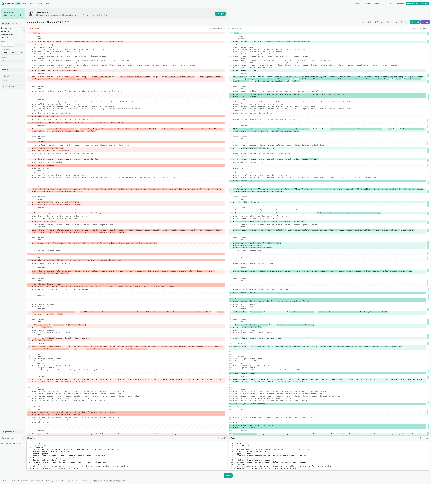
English (58, 481)
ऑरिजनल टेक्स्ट (30, 438)
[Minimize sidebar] (23, 23)
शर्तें (33, 481)
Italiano (89, 481)
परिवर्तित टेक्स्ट (232, 438)
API (46, 481)
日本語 (95, 481)
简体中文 (110, 481)
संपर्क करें (24, 481)
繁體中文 (117, 481)
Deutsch (65, 481)
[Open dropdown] (391, 22)
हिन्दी (84, 481)
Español (71, 481)
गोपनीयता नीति (39, 481)
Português (102, 481)
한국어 (123, 481)
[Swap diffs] (228, 29)
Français (78, 481)
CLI (29, 481)
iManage (51, 481)
